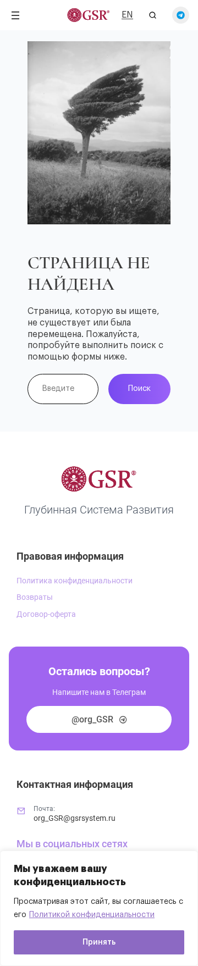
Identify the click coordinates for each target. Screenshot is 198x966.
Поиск (139, 388)
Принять (99, 942)
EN (127, 14)
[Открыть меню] (15, 15)
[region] (99, 908)
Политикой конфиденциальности (92, 915)
